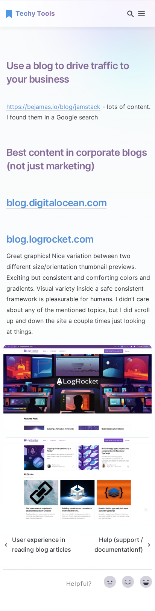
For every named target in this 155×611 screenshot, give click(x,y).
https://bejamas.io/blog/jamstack (53, 106)
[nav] (141, 13)
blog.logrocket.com (49, 239)
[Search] (129, 14)
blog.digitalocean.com (56, 202)
